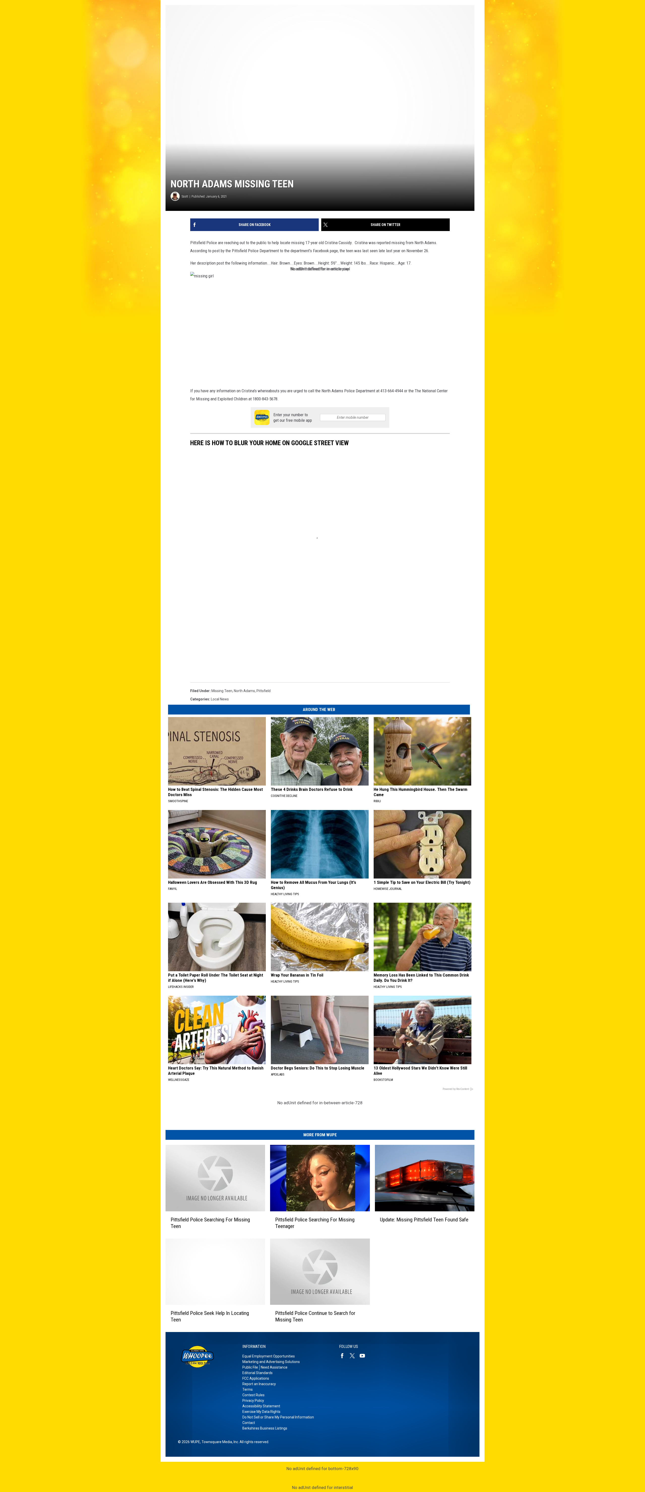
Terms (247, 1389)
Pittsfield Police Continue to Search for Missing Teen (315, 1316)
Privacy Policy (253, 1401)
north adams (244, 691)
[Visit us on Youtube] (364, 1356)
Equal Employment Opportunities (268, 1356)
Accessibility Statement (261, 1406)
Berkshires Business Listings (264, 1428)
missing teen (221, 691)
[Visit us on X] (354, 1356)
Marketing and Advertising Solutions (271, 1362)
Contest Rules (253, 1395)
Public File (250, 1367)
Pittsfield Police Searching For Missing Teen (210, 1223)
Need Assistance (274, 1367)
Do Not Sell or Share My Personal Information (278, 1417)
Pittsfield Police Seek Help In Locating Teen (210, 1316)
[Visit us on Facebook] (344, 1356)
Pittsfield (263, 691)
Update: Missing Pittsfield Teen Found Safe (424, 1220)
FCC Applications (255, 1378)
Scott (185, 196)
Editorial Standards (257, 1373)
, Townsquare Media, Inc (219, 1442)
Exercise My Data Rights (261, 1412)
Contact (248, 1423)
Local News (220, 699)
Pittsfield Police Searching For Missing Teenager (314, 1223)
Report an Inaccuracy (259, 1384)
